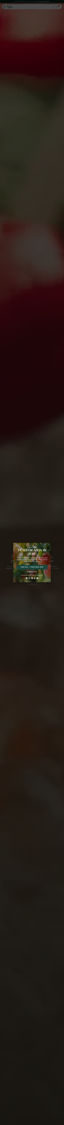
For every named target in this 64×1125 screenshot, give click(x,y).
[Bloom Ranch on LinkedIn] (32, 578)
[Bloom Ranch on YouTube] (37, 578)
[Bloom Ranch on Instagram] (29, 578)
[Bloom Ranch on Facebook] (27, 578)
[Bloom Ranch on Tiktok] (35, 578)
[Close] (49, 544)
